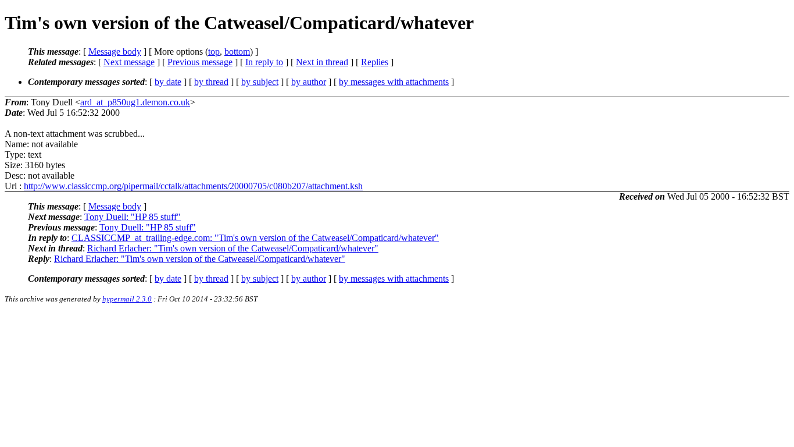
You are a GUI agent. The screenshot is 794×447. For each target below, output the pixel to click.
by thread (211, 82)
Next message (129, 62)
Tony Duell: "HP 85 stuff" (132, 217)
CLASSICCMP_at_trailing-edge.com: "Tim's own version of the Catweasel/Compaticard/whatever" (255, 238)
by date (168, 82)
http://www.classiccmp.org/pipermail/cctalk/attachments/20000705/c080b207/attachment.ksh (193, 186)
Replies (374, 62)
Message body (114, 51)
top (214, 51)
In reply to (264, 62)
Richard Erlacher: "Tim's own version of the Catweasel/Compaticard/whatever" (232, 248)
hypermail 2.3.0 (127, 299)
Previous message (200, 62)
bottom (237, 51)
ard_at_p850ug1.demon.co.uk (135, 102)
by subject (259, 82)
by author (308, 82)
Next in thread (322, 62)
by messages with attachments (394, 82)
